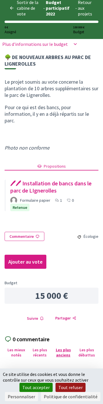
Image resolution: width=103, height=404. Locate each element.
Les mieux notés (16, 352)
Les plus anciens (63, 352)
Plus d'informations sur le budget (35, 44)
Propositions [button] (55, 166)
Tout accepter (36, 387)
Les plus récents (40, 352)
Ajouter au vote (25, 261)
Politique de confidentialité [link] (71, 396)
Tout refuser (70, 387)
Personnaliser (21, 396)
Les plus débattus (86, 352)
